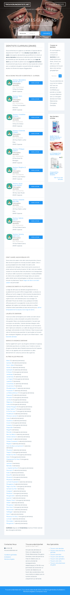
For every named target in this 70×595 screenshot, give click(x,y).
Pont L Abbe (10, 365)
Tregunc (8, 452)
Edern (8, 457)
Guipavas (9, 395)
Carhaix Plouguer (11, 407)
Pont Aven (9, 507)
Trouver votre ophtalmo (57, 559)
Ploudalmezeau (11, 388)
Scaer (8, 472)
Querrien (9, 498)
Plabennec (9, 402)
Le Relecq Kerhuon (12, 393)
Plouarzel (9, 477)
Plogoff (8, 430)
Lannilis (8, 400)
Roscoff (8, 475)
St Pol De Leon (11, 411)
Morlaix (8, 367)
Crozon (8, 423)
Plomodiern (9, 521)
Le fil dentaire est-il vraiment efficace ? (55, 154)
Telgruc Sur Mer (11, 486)
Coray (8, 418)
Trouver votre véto (55, 561)
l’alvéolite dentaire (11, 337)
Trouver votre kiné (55, 554)
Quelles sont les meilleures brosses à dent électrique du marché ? (55, 138)
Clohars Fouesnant (12, 441)
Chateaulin (9, 439)
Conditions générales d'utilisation (53, 590)
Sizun (8, 514)
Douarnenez (10, 386)
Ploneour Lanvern (11, 416)
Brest (8, 360)
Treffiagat (9, 512)
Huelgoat (9, 491)
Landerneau (10, 377)
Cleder (8, 502)
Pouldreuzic (9, 413)
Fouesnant (9, 390)
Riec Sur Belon (10, 434)
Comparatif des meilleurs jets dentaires (54, 173)
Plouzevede (10, 509)
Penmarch (9, 470)
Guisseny (9, 425)
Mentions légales (9, 559)
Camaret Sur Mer (11, 489)
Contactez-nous (41, 591)
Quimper (9, 363)
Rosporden (9, 427)
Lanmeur (9, 463)
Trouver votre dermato (57, 556)
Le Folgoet (9, 379)
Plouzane (9, 397)
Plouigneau (9, 505)
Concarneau (10, 383)
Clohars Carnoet (11, 437)
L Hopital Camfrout (12, 468)
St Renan (9, 372)
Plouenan (9, 450)
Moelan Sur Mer (11, 454)
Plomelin (9, 432)
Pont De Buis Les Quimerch (14, 446)
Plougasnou (10, 484)
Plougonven (10, 523)
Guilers (8, 404)
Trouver (46, 33)
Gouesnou (9, 420)
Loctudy (8, 519)
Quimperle (9, 370)
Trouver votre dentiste (57, 548)
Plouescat (9, 479)
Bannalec (9, 466)
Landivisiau (9, 374)
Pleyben (8, 443)
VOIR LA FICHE (35, 83)
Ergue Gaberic (10, 409)
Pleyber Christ (10, 500)
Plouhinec (9, 493)
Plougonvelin (10, 496)
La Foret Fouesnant (12, 482)
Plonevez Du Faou (12, 516)
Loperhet (9, 381)
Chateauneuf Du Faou (13, 459)
